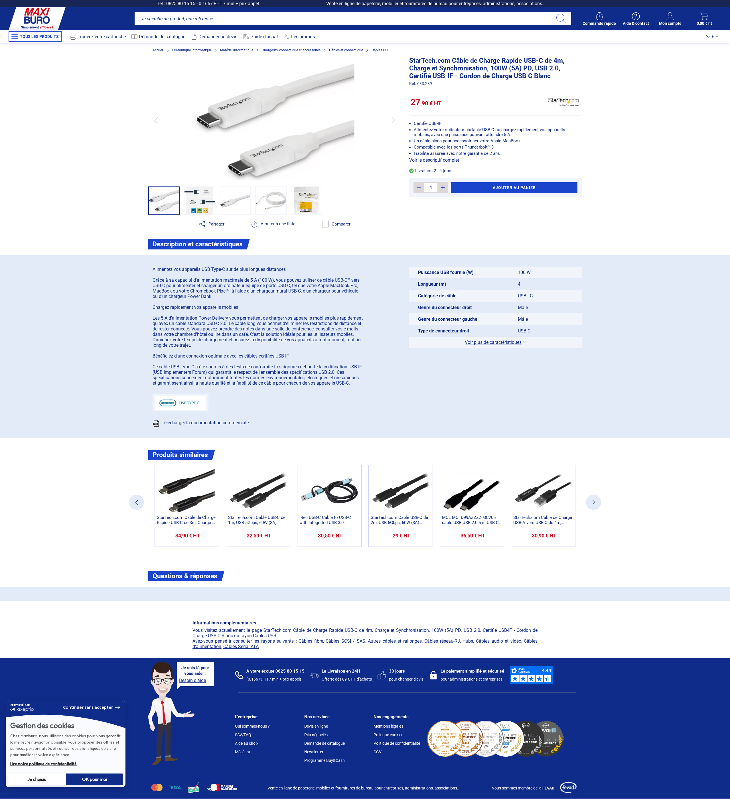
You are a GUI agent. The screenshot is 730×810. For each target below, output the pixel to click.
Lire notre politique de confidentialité (43, 763)
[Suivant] (393, 120)
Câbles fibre (311, 641)
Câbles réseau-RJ (442, 641)
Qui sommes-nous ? (252, 726)
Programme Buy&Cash (324, 760)
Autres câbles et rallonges (395, 641)
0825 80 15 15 (180, 3)
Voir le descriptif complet (434, 160)
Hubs (468, 641)
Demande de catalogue (324, 743)
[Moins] (418, 187)
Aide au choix (246, 743)
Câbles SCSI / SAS (345, 641)
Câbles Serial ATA (241, 646)
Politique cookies (388, 734)
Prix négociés (316, 734)
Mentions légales (388, 726)
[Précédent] (155, 120)
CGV (378, 752)
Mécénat (242, 752)
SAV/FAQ (243, 734)
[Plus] (442, 187)
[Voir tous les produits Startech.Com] (564, 102)
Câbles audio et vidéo (498, 641)
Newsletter (313, 752)
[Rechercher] (561, 18)
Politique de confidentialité (397, 743)
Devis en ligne (316, 726)
